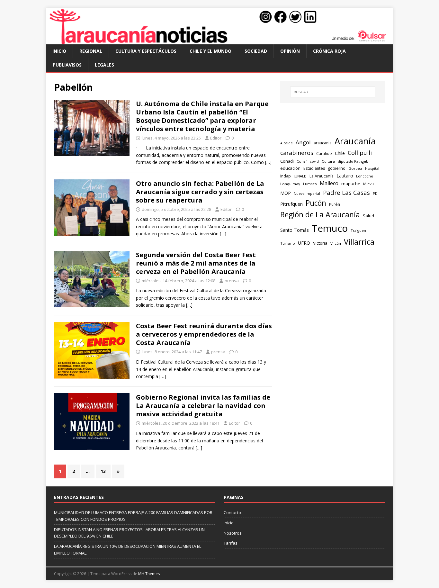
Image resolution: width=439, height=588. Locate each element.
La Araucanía (321, 176)
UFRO (304, 243)
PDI (376, 193)
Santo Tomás (294, 230)
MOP (285, 193)
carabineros (296, 153)
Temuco (330, 228)
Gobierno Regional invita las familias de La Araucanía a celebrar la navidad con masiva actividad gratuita (203, 405)
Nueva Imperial (307, 193)
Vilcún (335, 243)
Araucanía (355, 141)
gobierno (336, 168)
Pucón (316, 203)
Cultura (328, 161)
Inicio (59, 51)
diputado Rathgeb (353, 161)
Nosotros (233, 533)
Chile (340, 153)
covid (314, 161)
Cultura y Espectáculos (145, 51)
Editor (215, 138)
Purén (334, 204)
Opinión (290, 51)
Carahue (324, 153)
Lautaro (344, 176)
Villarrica (359, 242)
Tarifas (230, 543)
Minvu (368, 183)
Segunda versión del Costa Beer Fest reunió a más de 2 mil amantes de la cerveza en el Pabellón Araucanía (196, 263)
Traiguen (358, 230)
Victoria (320, 243)
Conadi (287, 161)
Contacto (232, 512)
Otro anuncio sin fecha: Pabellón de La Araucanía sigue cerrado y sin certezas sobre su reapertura (200, 191)
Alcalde (286, 143)
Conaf (302, 161)
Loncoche (364, 176)
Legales (104, 65)
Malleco (329, 183)
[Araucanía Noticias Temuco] (219, 41)
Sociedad (256, 51)
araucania (323, 143)
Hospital (372, 168)
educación (290, 168)
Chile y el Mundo (210, 51)
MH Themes (149, 573)
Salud (368, 216)
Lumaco (310, 183)
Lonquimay (290, 183)
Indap (285, 176)
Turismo (287, 243)
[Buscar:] (332, 91)
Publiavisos (67, 65)
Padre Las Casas (346, 192)
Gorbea (355, 168)
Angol (303, 142)
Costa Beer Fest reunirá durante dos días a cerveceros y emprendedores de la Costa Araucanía (204, 334)
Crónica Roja (329, 51)
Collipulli (360, 153)
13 (103, 471)
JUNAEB (300, 176)
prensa (232, 281)
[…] (268, 162)
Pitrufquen (291, 204)
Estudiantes (314, 168)
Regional (90, 51)
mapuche (350, 183)
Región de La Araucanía (320, 215)
